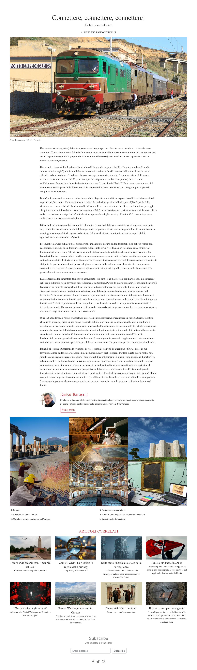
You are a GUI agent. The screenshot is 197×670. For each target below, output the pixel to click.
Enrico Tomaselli (106, 32)
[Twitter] (98, 661)
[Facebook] (93, 661)
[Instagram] (103, 661)
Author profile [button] (68, 409)
